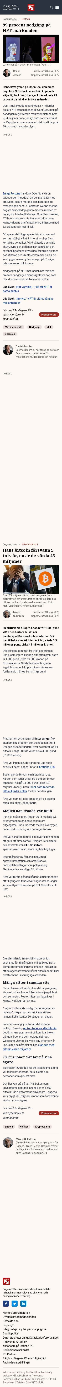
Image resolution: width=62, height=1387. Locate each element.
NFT (48, 327)
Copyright (8, 1325)
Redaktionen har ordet (16, 1350)
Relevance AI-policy (15, 1341)
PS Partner (9, 1354)
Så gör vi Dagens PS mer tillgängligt (24, 1358)
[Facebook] (6, 1304)
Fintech (26, 19)
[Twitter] (15, 1304)
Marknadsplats (13, 327)
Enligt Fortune (11, 193)
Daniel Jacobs (24, 346)
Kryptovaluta (42, 1126)
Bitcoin (9, 1126)
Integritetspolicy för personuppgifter (25, 1329)
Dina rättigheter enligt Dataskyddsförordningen (31, 1337)
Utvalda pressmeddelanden (19, 1317)
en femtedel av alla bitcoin (39, 1028)
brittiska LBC (47, 767)
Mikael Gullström (26, 1139)
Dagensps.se (10, 19)
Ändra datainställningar (16, 1362)
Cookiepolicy (10, 1333)
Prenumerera (48, 314)
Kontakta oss (11, 1321)
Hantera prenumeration (16, 1312)
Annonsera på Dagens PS (18, 1346)
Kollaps (24, 1126)
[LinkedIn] (23, 1304)
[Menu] (57, 7)
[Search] (51, 7)
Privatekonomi (30, 544)
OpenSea (10, 334)
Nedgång (34, 327)
